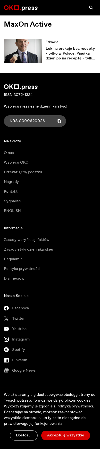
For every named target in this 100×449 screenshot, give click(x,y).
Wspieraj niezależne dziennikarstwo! (35, 106)
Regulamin (13, 259)
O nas (9, 152)
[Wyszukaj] (91, 8)
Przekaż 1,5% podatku (23, 172)
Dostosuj (24, 435)
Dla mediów (14, 278)
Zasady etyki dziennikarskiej (28, 249)
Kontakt (10, 191)
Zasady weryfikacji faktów (26, 239)
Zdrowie (52, 42)
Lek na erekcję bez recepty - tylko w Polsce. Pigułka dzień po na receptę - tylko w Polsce (70, 53)
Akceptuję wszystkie (65, 435)
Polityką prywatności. (75, 406)
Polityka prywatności (22, 268)
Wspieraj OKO (16, 162)
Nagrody (11, 181)
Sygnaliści (13, 201)
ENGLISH (12, 210)
